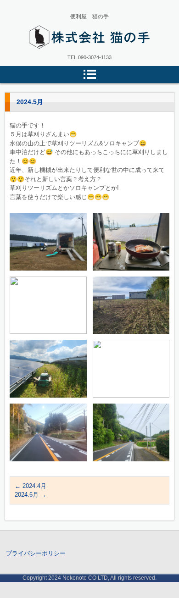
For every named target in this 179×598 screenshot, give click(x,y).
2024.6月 (30, 494)
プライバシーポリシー (36, 553)
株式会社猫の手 (56, 55)
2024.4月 (30, 485)
